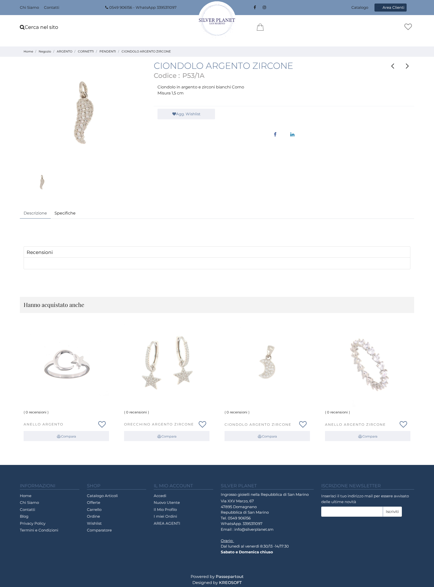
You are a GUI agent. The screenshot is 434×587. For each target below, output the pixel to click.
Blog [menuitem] (24, 516)
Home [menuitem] (25, 495)
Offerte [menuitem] (93, 502)
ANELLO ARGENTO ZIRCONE (355, 424)
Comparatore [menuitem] (99, 530)
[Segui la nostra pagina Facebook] (254, 8)
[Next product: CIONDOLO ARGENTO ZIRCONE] (407, 66)
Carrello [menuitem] (94, 509)
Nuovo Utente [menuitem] (167, 502)
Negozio (45, 51)
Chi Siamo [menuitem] (29, 7)
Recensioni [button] (40, 252)
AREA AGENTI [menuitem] (167, 523)
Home (28, 51)
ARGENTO (64, 51)
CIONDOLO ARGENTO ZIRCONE (146, 51)
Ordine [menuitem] (93, 516)
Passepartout (230, 576)
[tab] (217, 252)
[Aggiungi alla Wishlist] (102, 423)
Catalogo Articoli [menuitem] (102, 495)
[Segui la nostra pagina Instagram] (263, 8)
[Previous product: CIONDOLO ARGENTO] (393, 66)
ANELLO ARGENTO (43, 424)
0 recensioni (36, 412)
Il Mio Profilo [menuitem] (165, 509)
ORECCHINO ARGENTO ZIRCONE (159, 424)
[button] (83, 115)
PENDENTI (107, 51)
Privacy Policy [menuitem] (32, 523)
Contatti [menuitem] (51, 7)
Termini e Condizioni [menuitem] (39, 530)
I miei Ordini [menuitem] (165, 516)
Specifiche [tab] (65, 213)
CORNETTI (86, 51)
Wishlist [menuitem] (94, 523)
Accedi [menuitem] (160, 495)
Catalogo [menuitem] (359, 7)
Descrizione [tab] (35, 213)
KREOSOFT (230, 582)
